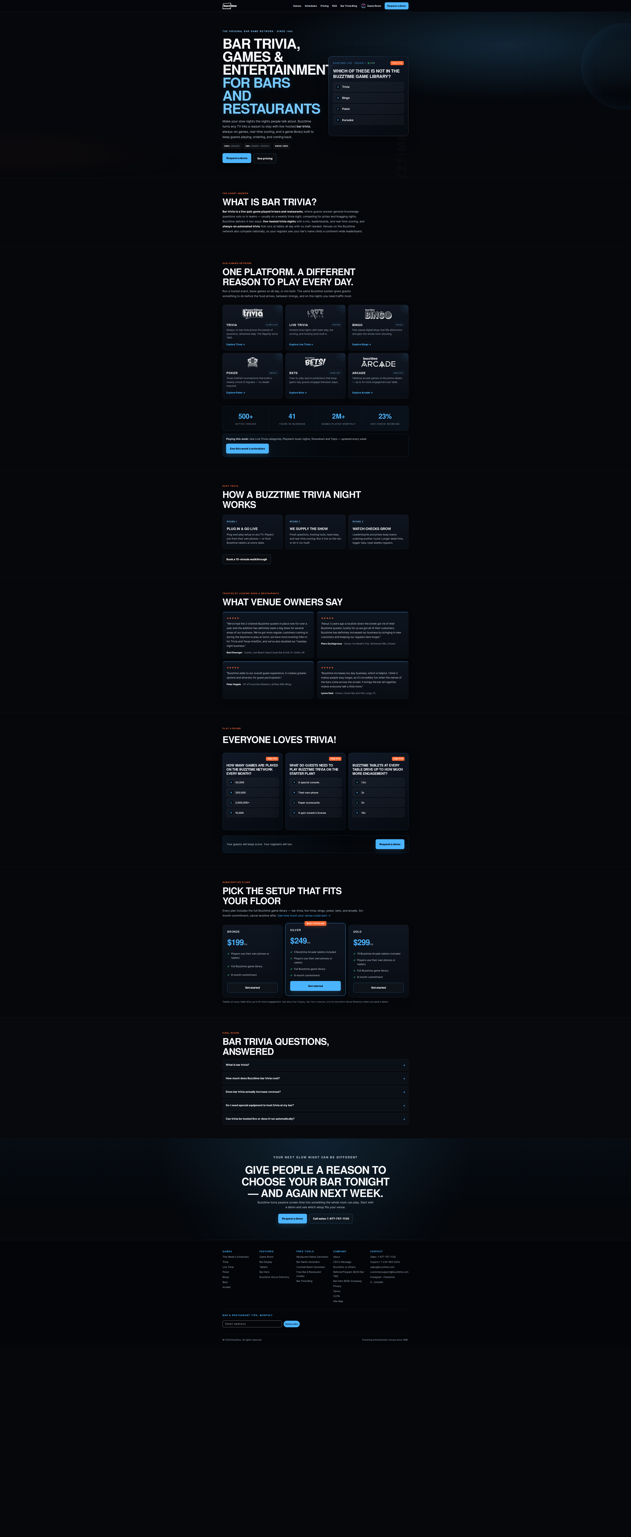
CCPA (336, 1296)
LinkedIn (378, 1282)
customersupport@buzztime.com (389, 1272)
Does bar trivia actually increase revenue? (253, 1091)
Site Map (338, 1301)
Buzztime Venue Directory (274, 1277)
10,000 (237, 813)
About (336, 1256)
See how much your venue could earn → (304, 915)
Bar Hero (264, 1272)
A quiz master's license (309, 813)
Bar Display (265, 1261)
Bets (225, 1282)
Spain (343, 114)
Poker (225, 1272)
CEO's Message (342, 1261)
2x (360, 792)
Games (297, 5)
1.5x (361, 782)
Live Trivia (228, 1267)
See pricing (265, 158)
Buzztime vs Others (344, 1267)
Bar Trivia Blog (348, 5)
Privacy (337, 1286)
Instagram (376, 1277)
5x (360, 802)
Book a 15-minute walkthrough (246, 559)
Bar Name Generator (308, 1261)
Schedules (311, 5)
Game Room (374, 5)
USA (342, 103)
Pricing (325, 5)
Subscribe (291, 1324)
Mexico (344, 92)
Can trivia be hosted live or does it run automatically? (260, 1118)
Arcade (226, 1287)
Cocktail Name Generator (310, 1267)
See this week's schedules (247, 448)
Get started (252, 987)
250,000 (238, 792)
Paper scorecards (306, 802)
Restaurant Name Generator (312, 1256)
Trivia (225, 1261)
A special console (306, 782)
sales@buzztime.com (382, 1267)
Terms (336, 1291)
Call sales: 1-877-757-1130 (331, 1218)
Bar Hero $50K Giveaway (347, 1281)
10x (361, 813)
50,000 (237, 782)
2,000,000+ (240, 802)
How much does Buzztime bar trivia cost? (253, 1078)
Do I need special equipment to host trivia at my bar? (260, 1105)
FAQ (334, 5)
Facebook (389, 1277)
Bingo (225, 1277)
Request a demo (396, 5)
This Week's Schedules (235, 1256)
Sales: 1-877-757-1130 (383, 1256)
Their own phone (305, 792)
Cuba (343, 125)
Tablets (263, 1267)
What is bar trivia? (237, 1064)
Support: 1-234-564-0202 (385, 1261)
